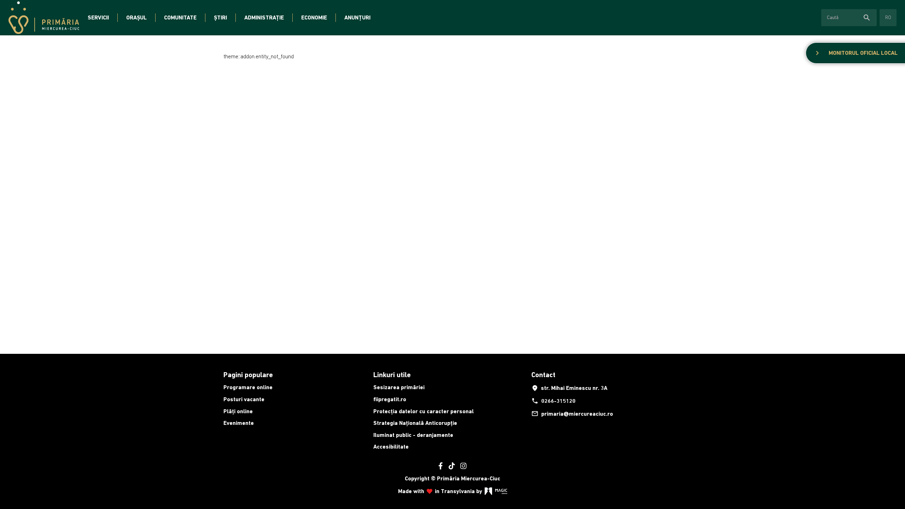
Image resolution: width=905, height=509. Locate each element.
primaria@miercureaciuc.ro (572, 413)
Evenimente (238, 423)
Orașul (136, 17)
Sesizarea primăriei (399, 387)
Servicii (98, 17)
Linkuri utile (392, 374)
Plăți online (238, 411)
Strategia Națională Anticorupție (415, 423)
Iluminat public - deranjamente (413, 435)
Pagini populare (248, 374)
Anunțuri (357, 17)
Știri (220, 17)
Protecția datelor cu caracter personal (423, 411)
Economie (314, 17)
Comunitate (180, 17)
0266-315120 (553, 400)
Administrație (264, 17)
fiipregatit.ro (389, 399)
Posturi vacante (243, 399)
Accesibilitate (391, 446)
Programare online (248, 387)
